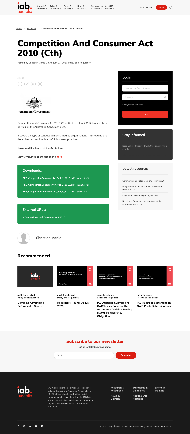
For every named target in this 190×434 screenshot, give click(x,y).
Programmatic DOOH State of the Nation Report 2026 (142, 188)
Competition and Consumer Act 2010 (45, 217)
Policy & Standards (54, 7)
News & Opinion (80, 7)
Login (161, 7)
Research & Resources (41, 7)
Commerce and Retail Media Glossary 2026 (143, 180)
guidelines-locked (26, 295)
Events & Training (67, 7)
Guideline (31, 28)
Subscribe (126, 355)
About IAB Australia (109, 7)
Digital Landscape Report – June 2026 (140, 195)
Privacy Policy (105, 426)
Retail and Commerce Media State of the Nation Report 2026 (142, 203)
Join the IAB (146, 7)
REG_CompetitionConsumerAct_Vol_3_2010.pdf (48, 191)
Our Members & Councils (97, 7)
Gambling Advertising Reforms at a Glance (30, 304)
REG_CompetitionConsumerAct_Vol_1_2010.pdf (48, 178)
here (59, 156)
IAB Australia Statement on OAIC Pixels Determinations (154, 304)
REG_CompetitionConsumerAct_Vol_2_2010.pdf (48, 184)
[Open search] (171, 7)
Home (19, 28)
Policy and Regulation (79, 62)
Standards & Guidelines (140, 389)
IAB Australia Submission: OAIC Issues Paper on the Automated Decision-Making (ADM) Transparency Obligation (114, 309)
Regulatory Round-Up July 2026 (73, 304)
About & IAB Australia (140, 397)
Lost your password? (132, 104)
